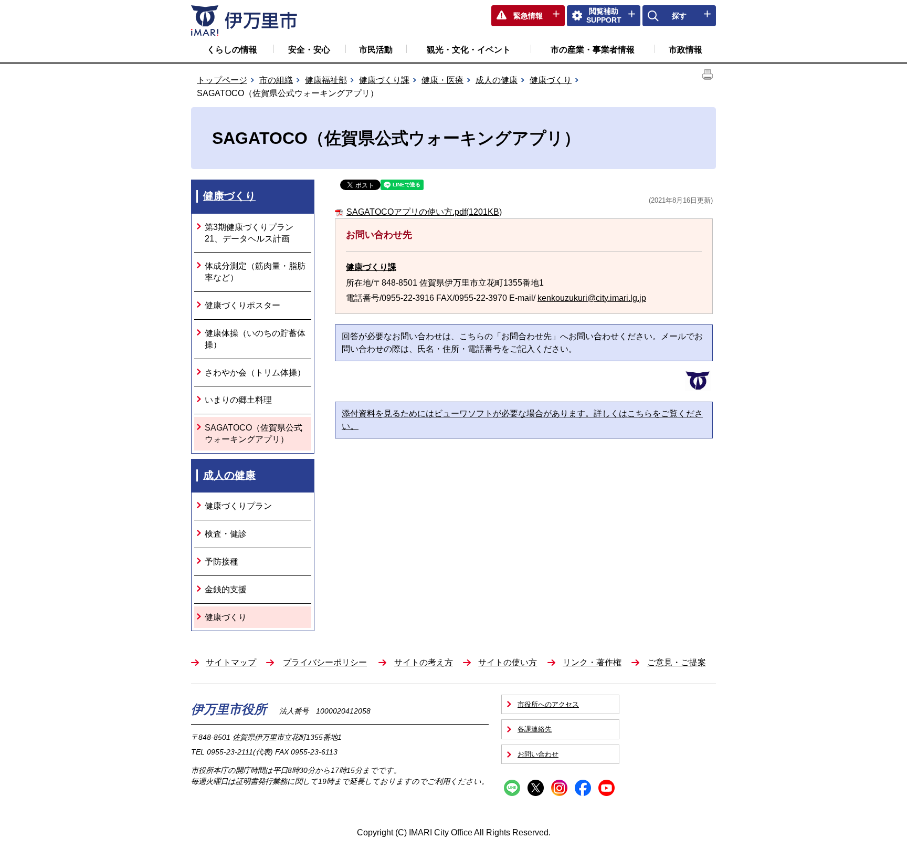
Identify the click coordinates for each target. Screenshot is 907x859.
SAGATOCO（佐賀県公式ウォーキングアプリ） (253, 433)
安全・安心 (309, 49)
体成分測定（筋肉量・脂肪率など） (255, 271)
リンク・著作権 (592, 662)
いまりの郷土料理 (238, 399)
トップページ (222, 80)
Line (512, 788)
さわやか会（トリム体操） (255, 372)
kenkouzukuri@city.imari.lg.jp (591, 298)
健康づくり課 (384, 80)
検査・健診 (226, 533)
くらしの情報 (232, 49)
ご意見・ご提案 (676, 662)
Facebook (583, 788)
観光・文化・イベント (469, 49)
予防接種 (221, 561)
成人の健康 (497, 80)
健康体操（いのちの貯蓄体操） (255, 339)
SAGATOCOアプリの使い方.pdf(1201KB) (424, 211)
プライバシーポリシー (325, 662)
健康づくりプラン (238, 505)
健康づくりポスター (242, 305)
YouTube (606, 788)
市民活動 (376, 49)
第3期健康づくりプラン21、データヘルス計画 (249, 233)
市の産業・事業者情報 (593, 49)
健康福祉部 (326, 80)
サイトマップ (231, 662)
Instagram (559, 788)
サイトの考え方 (423, 662)
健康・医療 (442, 80)
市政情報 (685, 49)
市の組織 (276, 80)
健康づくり (551, 80)
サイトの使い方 (507, 662)
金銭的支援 (226, 589)
